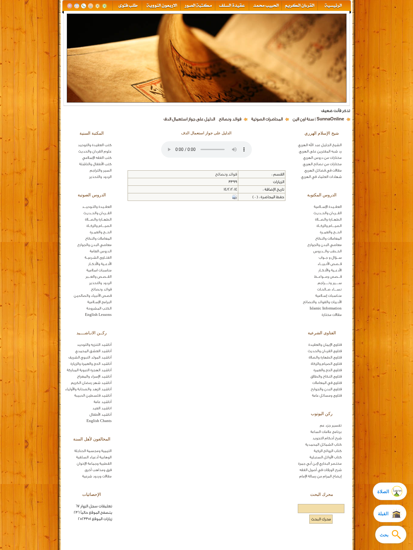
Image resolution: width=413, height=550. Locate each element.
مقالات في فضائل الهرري (323, 170)
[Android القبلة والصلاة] (97, 5)
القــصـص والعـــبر (99, 276)
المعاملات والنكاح (328, 238)
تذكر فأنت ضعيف (335, 110)
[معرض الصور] (197, 5)
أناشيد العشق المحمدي (93, 351)
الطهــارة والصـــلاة (328, 219)
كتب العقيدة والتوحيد (95, 145)
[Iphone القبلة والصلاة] (104, 5)
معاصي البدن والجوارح (324, 245)
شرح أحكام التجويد (327, 438)
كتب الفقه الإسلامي (97, 158)
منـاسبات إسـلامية (328, 295)
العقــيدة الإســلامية (328, 207)
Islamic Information (326, 308)
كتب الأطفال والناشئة (95, 164)
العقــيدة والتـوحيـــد (97, 207)
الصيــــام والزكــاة (329, 226)
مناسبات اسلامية (99, 270)
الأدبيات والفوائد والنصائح (322, 302)
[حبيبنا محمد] (265, 5)
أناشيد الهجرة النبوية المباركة (89, 370)
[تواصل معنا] (83, 5)
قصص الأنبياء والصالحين (93, 295)
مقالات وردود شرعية (97, 476)
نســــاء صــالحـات (329, 289)
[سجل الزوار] (76, 5)
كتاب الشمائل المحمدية (323, 444)
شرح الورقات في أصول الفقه (321, 470)
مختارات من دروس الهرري (322, 158)
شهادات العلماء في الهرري (321, 177)
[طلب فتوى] (127, 5)
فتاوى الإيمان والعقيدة (325, 344)
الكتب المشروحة (99, 308)
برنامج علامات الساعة (326, 432)
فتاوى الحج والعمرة (328, 370)
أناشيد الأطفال (100, 414)
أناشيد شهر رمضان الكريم (91, 383)
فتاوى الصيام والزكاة (326, 364)
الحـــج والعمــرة (331, 232)
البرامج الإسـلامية (99, 302)
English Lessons (98, 315)
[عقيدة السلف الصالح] (231, 5)
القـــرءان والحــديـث (328, 213)
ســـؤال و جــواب (330, 257)
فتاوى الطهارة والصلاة (325, 357)
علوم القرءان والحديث (95, 151)
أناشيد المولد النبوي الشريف (90, 357)
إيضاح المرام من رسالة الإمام (320, 476)
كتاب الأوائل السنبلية (326, 457)
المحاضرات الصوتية (267, 119)
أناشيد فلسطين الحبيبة (93, 395)
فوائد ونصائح (230, 119)
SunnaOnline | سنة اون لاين (318, 119)
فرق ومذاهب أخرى (98, 470)
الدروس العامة (101, 251)
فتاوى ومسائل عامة (327, 395)
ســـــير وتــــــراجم (330, 283)
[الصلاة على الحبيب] (90, 5)
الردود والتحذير (100, 177)
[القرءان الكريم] (299, 5)
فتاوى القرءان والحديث (325, 351)
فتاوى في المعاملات (327, 383)
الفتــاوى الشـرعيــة (98, 257)
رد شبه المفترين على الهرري (320, 151)
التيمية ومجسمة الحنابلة (93, 451)
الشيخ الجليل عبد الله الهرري (320, 145)
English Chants (99, 421)
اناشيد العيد (102, 408)
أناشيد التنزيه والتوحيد (94, 344)
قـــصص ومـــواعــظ (328, 276)
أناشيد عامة (103, 402)
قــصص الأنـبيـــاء (329, 264)
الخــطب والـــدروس (327, 251)
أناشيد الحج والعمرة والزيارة (91, 364)
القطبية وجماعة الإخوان (94, 463)
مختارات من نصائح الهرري (322, 164)
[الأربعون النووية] (161, 5)
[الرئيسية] (333, 5)
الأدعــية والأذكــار (330, 270)
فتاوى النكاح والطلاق (326, 376)
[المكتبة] (69, 5)
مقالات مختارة (332, 315)
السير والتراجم (101, 170)
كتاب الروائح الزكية (328, 451)
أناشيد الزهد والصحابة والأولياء (88, 389)
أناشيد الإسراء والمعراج (94, 376)
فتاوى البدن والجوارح (326, 389)
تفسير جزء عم (331, 425)
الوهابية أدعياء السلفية (94, 457)
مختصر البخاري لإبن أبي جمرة (320, 463)
